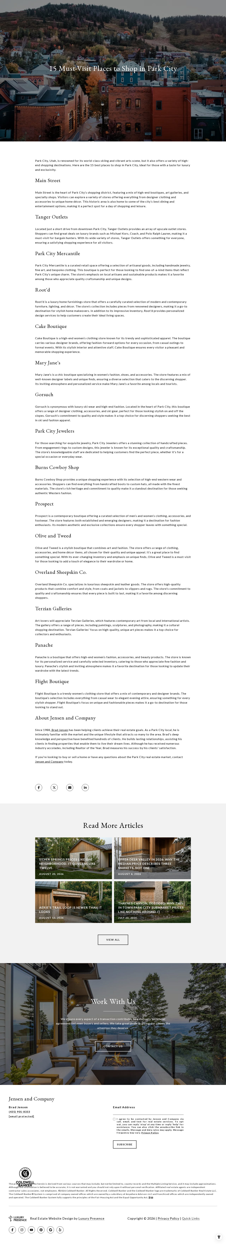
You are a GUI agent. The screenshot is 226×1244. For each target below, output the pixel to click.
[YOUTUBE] (31, 1229)
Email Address (124, 1107)
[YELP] (60, 1229)
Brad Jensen (59, 730)
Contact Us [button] (113, 1046)
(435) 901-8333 (19, 1111)
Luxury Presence (91, 1218)
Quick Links (191, 1218)
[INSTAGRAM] (21, 1229)
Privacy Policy (149, 1132)
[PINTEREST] (40, 1229)
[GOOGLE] (50, 1229)
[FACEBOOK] (12, 1229)
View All (113, 939)
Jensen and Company (49, 761)
